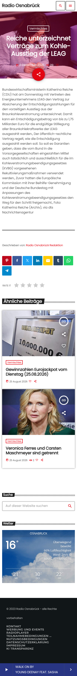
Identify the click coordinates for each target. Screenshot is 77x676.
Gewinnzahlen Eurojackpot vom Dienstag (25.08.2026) (36, 372)
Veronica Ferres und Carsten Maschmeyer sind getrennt (33, 450)
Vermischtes (38, 28)
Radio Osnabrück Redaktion (44, 245)
